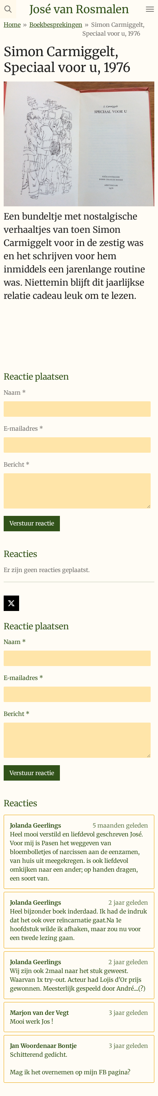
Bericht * (16, 464)
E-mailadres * (23, 428)
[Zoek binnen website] (8, 9)
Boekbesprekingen (55, 24)
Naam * (15, 392)
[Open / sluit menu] (150, 9)
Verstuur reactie (32, 523)
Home (12, 24)
